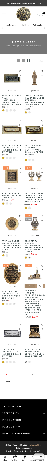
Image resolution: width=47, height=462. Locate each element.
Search (8, 451)
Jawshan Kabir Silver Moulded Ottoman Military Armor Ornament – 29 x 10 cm (35, 101)
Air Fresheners (13, 25)
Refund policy (35, 451)
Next (8, 381)
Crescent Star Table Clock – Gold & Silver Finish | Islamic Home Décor (34, 197)
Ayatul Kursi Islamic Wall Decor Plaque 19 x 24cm (11, 295)
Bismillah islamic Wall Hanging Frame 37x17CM (11, 353)
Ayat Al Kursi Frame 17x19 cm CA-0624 (11, 195)
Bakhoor (25, 25)
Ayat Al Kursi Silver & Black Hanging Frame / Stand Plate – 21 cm (12, 245)
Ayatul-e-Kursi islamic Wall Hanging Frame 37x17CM (11, 149)
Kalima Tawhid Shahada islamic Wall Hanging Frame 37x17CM (34, 150)
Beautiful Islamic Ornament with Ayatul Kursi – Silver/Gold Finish (34, 246)
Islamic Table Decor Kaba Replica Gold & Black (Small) (34, 353)
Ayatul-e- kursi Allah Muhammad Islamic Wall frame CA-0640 (12, 100)
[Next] (45, 28)
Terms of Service (21, 451)
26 (32, 374)
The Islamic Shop (35, 445)
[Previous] (2, 28)
